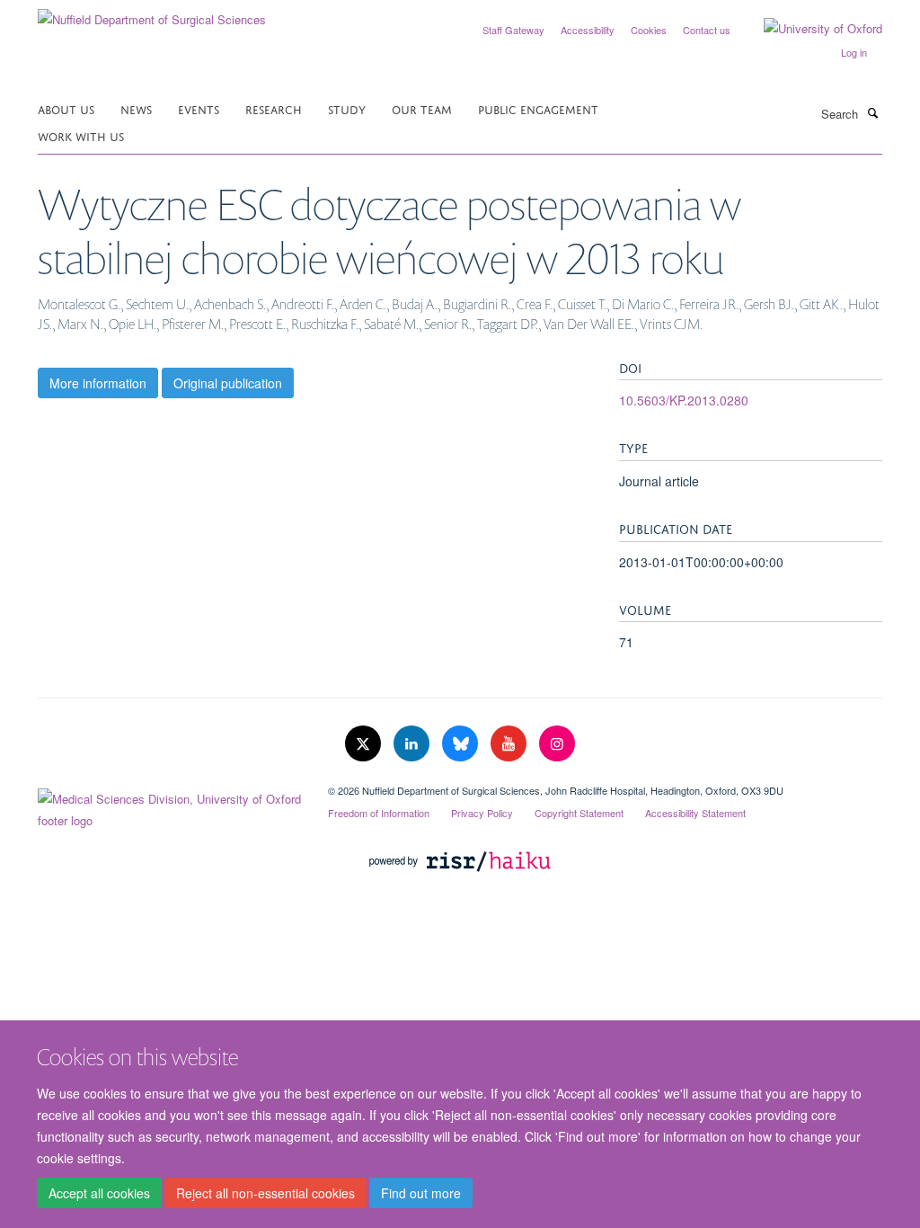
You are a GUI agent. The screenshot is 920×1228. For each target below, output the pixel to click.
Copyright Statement (579, 812)
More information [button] (97, 383)
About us (66, 108)
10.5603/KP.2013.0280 (683, 400)
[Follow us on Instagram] (557, 743)
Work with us (81, 135)
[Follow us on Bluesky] (462, 743)
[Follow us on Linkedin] (413, 743)
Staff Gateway (513, 29)
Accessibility (588, 29)
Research (273, 108)
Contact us (706, 29)
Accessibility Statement (695, 812)
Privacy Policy (482, 812)
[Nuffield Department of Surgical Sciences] (152, 13)
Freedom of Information (378, 812)
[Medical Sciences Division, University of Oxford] (169, 805)
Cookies (649, 29)
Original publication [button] (227, 383)
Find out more (421, 1193)
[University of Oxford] (809, 29)
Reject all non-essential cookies (265, 1193)
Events (198, 108)
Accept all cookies (99, 1193)
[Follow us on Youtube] (510, 743)
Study (347, 108)
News (136, 108)
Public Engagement (538, 108)
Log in (854, 52)
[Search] (872, 112)
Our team (422, 108)
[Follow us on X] (365, 743)
